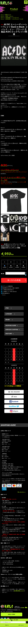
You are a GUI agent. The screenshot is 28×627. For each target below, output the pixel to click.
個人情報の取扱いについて (19, 590)
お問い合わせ (21, 625)
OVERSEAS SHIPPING (11, 329)
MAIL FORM (11, 614)
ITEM (6, 16)
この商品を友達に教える (8, 289)
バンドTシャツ (15, 17)
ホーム (2, 14)
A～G (21, 19)
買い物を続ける (6, 293)
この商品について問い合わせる (10, 291)
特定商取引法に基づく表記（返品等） (11, 288)
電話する (7, 625)
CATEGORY (8, 17)
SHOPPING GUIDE (10, 325)
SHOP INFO (8, 333)
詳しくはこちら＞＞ (21, 492)
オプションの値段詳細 (8, 286)
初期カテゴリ (8, 14)
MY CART (16, 620)
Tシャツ (11, 16)
